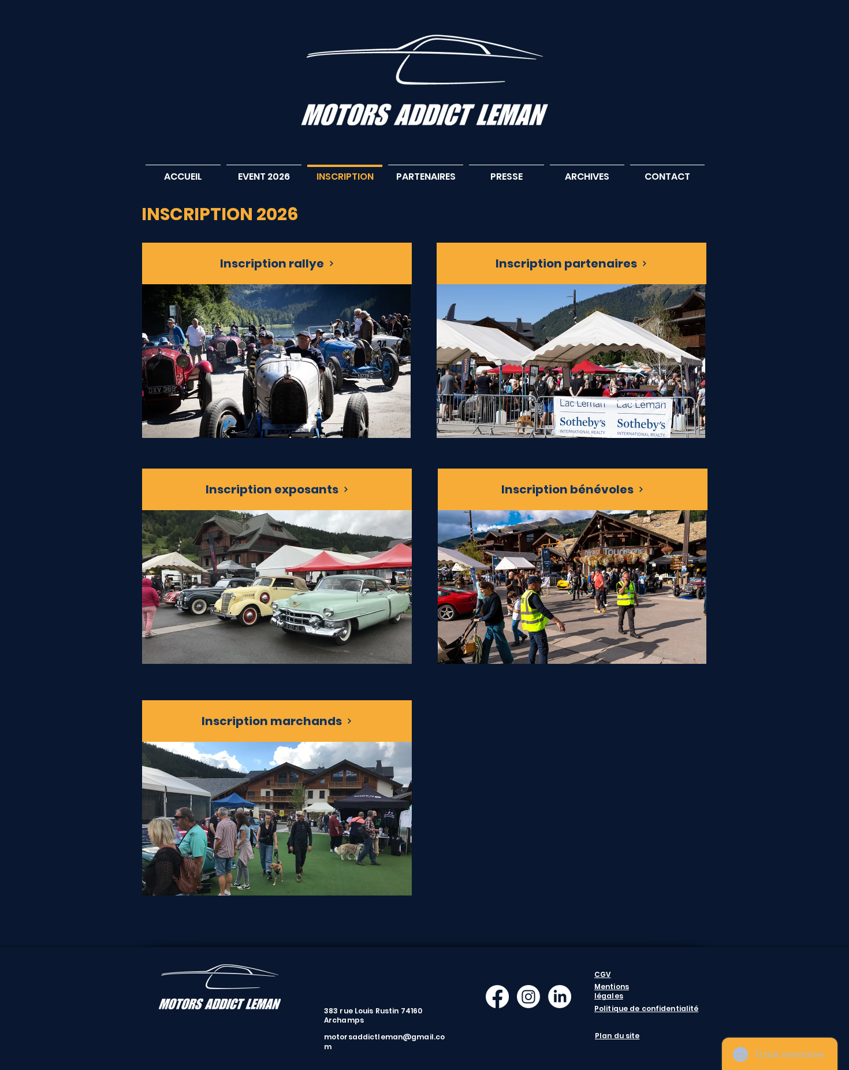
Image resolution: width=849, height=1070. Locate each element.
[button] (264, 172)
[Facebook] (497, 996)
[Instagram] (528, 996)
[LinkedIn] (559, 996)
